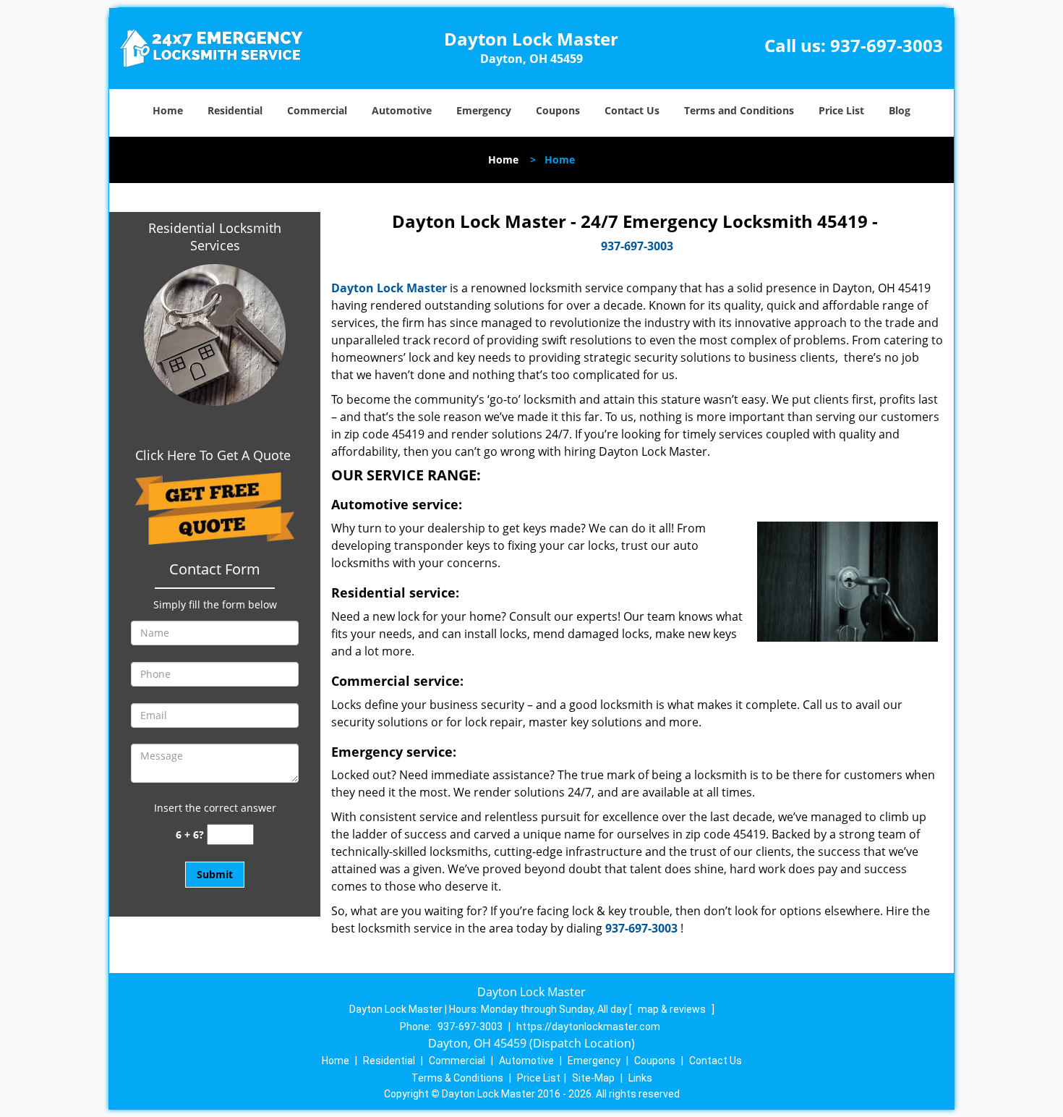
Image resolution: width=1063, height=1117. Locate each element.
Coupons (558, 110)
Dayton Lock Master (389, 288)
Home (168, 110)
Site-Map (593, 1078)
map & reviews (673, 1009)
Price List (841, 110)
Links (640, 1078)
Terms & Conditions (457, 1078)
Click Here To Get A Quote (214, 455)
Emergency (483, 110)
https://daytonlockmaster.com (588, 1026)
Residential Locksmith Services (214, 236)
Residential (235, 110)
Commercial (317, 110)
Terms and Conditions (739, 110)
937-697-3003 (886, 45)
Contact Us (632, 110)
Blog (899, 110)
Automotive (402, 110)
